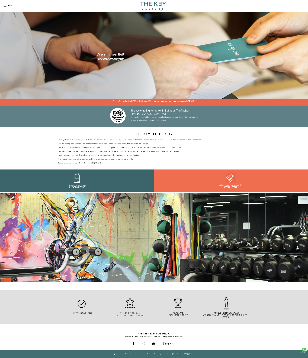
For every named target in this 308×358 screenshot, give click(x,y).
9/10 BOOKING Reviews (130, 313)
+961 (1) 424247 (188, 354)
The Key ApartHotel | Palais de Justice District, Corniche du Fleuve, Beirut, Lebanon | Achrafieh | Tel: (155, 354)
